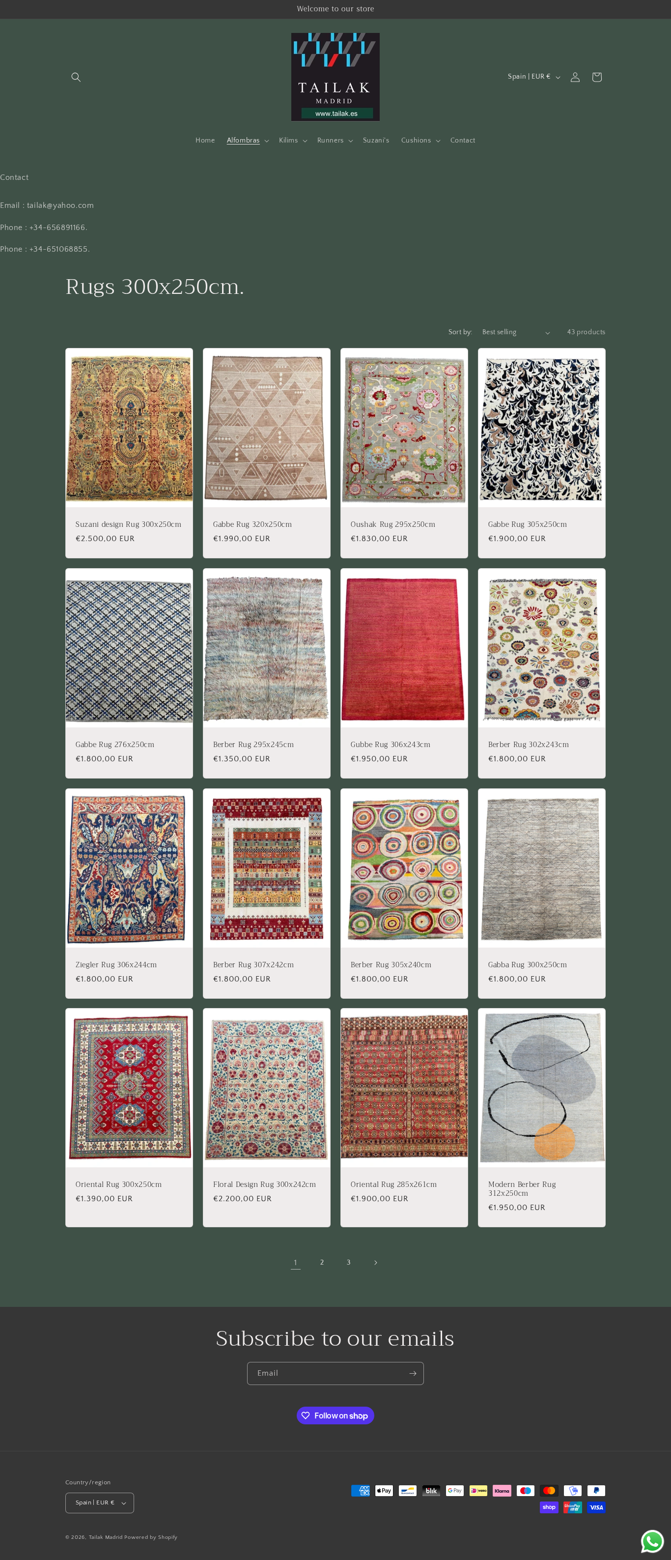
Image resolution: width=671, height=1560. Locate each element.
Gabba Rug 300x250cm (527, 964)
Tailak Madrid (106, 1537)
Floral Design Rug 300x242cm (264, 1185)
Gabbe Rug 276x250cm (115, 744)
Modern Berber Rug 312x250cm (522, 1189)
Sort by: (460, 332)
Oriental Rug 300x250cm (119, 1185)
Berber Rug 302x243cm (528, 744)
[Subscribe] (412, 1373)
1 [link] (295, 1262)
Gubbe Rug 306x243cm (391, 744)
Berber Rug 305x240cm (391, 964)
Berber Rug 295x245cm (253, 744)
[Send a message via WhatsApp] (652, 1541)
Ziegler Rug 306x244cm (116, 964)
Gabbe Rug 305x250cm (527, 524)
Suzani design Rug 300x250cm (129, 524)
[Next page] (375, 1262)
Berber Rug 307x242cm (253, 964)
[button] (76, 77)
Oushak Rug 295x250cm (393, 524)
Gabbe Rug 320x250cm (252, 524)
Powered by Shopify (151, 1537)
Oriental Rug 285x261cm (394, 1185)
